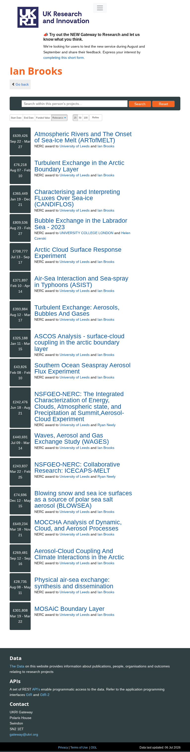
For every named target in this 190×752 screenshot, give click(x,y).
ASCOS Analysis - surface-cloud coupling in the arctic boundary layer (79, 342)
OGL (94, 747)
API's (36, 689)
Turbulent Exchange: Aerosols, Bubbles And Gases (76, 310)
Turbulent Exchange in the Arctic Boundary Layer (79, 165)
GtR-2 (44, 695)
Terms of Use (79, 747)
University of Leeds (75, 146)
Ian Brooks (105, 146)
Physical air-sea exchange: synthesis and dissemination (73, 582)
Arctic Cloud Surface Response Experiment (77, 252)
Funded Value (43, 118)
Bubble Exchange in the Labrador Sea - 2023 (80, 223)
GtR (29, 695)
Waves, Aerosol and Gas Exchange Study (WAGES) (71, 438)
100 (86, 118)
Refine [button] (95, 117)
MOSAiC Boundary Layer (69, 608)
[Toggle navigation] (100, 8)
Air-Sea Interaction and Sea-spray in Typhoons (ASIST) (81, 281)
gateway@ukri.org (24, 734)
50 (80, 118)
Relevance (59, 118)
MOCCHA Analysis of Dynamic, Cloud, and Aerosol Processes (78, 525)
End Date (29, 118)
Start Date (16, 118)
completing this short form (63, 58)
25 (75, 118)
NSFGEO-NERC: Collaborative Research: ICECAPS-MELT (77, 467)
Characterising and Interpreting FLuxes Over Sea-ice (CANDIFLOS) (77, 198)
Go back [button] (22, 84)
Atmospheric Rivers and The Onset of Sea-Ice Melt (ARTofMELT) (83, 137)
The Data (17, 666)
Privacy (63, 747)
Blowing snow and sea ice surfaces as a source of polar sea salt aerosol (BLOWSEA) (83, 499)
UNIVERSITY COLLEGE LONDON (86, 233)
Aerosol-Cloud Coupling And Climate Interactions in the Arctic (79, 554)
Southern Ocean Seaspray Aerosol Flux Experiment (82, 368)
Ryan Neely (106, 425)
